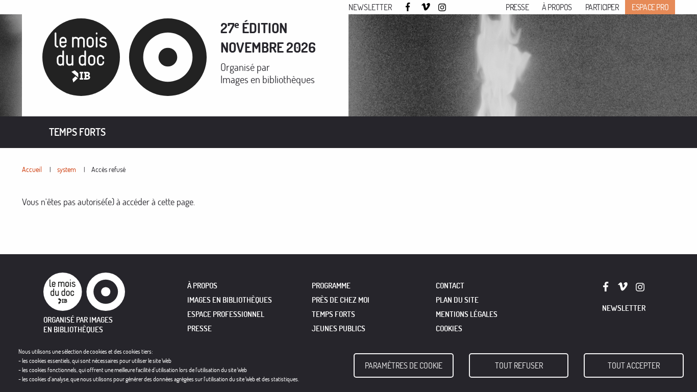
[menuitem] (77, 132)
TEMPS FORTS (333, 314)
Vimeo (426, 7)
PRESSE (199, 328)
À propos (557, 7)
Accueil (32, 169)
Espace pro (650, 7)
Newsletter (370, 7)
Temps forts (77, 132)
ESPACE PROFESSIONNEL (225, 314)
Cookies (449, 328)
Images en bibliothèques (267, 79)
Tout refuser (519, 365)
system (66, 169)
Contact (450, 285)
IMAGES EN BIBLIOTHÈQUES (229, 300)
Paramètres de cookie (403, 365)
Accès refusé (108, 169)
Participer (602, 7)
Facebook (409, 7)
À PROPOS (202, 285)
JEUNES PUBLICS (338, 328)
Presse (517, 7)
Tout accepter (634, 365)
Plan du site (457, 300)
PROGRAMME (331, 285)
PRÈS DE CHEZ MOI (340, 300)
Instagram (442, 7)
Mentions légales (466, 314)
